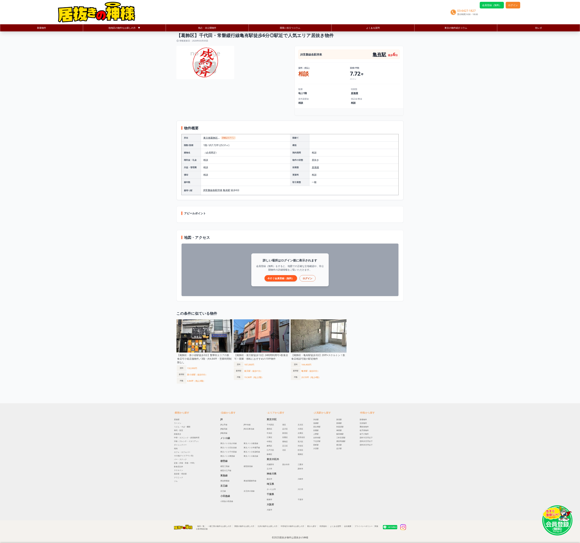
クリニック (178, 477)
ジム (176, 481)
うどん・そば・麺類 (182, 426)
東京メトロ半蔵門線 (252, 447)
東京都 (207, 137)
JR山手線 (223, 424)
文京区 (300, 424)
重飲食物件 (364, 426)
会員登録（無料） (491, 5)
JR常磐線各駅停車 (311, 54)
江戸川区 (270, 450)
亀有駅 (379, 54)
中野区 (269, 441)
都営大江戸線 (225, 470)
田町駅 (316, 445)
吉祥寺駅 (317, 437)
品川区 (285, 429)
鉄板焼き (177, 434)
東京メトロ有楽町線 (252, 452)
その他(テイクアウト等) (183, 455)
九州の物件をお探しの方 (267, 526)
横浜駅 (339, 445)
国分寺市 (286, 464)
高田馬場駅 (340, 441)
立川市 (269, 469)
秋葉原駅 (340, 426)
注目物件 (363, 423)
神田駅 (339, 430)
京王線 (223, 491)
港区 (284, 424)
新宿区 (285, 433)
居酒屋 (354, 93)
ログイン (513, 5)
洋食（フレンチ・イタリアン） (186, 441)
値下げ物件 (364, 434)
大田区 (300, 429)
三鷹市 (300, 464)
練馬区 (269, 446)
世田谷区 (301, 437)
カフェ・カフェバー (182, 452)
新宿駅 (339, 419)
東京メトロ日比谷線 (228, 447)
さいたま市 (271, 489)
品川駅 (339, 448)
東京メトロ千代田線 (228, 452)
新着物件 (41, 27)
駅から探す (311, 526)
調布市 (300, 469)
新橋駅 (339, 423)
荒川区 (300, 441)
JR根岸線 (223, 433)
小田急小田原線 (226, 501)
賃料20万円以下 (366, 441)
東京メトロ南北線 (251, 456)
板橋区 (269, 454)
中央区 (269, 433)
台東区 (300, 433)
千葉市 (300, 499)
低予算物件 (364, 430)
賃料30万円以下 (366, 445)
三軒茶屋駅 (340, 437)
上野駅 (316, 434)
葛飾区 (214, 137)
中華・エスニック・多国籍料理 (186, 437)
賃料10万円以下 (366, 437)
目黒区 (285, 437)
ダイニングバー (180, 445)
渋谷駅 (316, 419)
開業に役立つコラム (290, 27)
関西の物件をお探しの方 (244, 526)
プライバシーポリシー (363, 526)
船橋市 (269, 499)
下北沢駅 (317, 441)
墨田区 (269, 429)
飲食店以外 (178, 466)
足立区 (285, 446)
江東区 (269, 437)
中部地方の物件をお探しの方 (292, 526)
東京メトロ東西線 (227, 456)
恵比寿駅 (317, 426)
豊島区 (285, 441)
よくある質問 (373, 27)
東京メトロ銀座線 (251, 443)
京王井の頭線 (249, 491)
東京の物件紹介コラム (456, 27)
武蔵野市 (270, 464)
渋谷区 (300, 446)
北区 (284, 450)
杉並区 (300, 450)
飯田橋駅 (340, 434)
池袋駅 (316, 423)
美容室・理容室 (180, 474)
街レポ (538, 27)
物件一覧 (201, 526)
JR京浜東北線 (249, 429)
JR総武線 (223, 429)
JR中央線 (247, 424)
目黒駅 (316, 430)
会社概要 (347, 526)
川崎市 (300, 479)
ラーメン (177, 423)
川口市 (300, 489)
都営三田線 (224, 466)
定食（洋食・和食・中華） (185, 463)
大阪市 (269, 510)
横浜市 (269, 479)
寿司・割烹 (178, 430)
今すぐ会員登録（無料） (280, 278)
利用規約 (323, 526)
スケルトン (178, 470)
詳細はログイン (228, 137)
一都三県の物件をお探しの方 (219, 526)
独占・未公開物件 (207, 27)
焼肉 (176, 448)
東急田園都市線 (250, 481)
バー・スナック (180, 459)
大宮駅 (316, 448)
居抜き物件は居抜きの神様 (293, 537)
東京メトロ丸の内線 (228, 443)
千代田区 (270, 424)
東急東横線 (224, 481)
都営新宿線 (248, 466)
